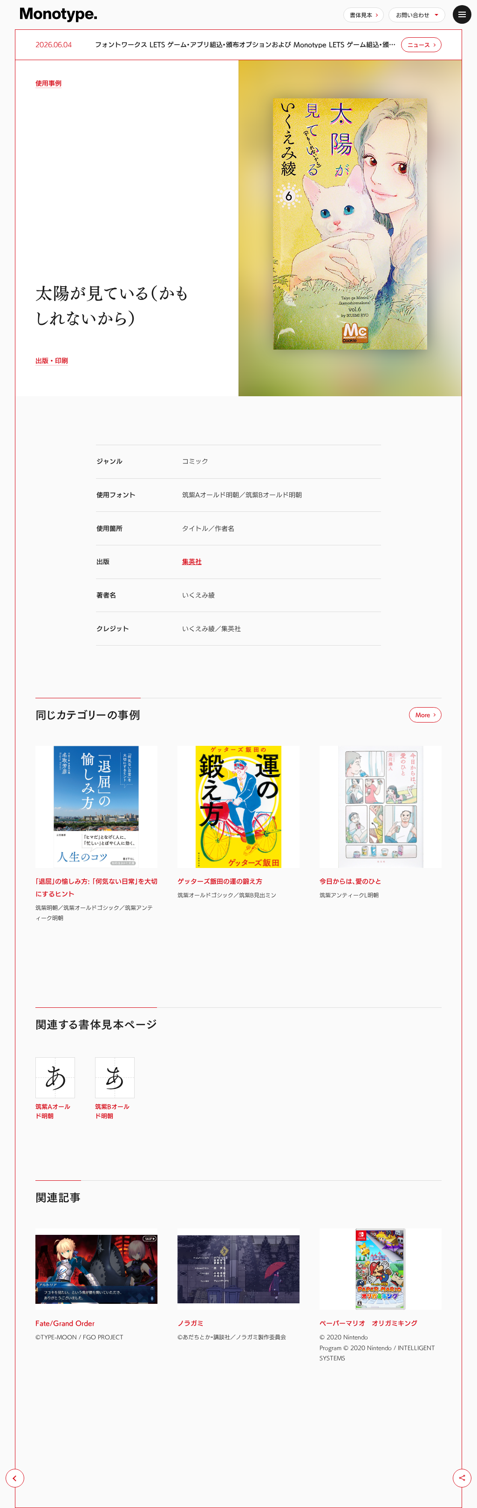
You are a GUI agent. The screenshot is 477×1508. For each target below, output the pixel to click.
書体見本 (361, 15)
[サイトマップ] (462, 14)
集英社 (192, 561)
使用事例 (48, 83)
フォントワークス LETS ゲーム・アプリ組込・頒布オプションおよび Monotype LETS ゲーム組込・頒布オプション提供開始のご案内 (246, 44)
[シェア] (462, 1478)
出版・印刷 (51, 361)
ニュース (419, 45)
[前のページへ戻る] (15, 1478)
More (423, 714)
